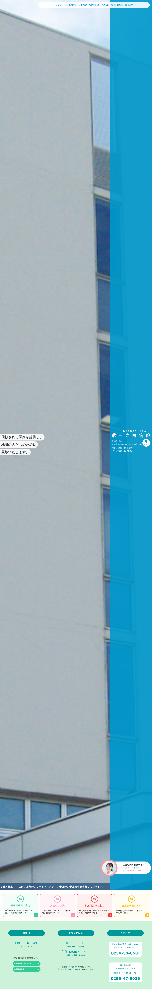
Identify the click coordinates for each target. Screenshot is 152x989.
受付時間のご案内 (72, 969)
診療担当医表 (19, 969)
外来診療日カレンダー (22, 963)
